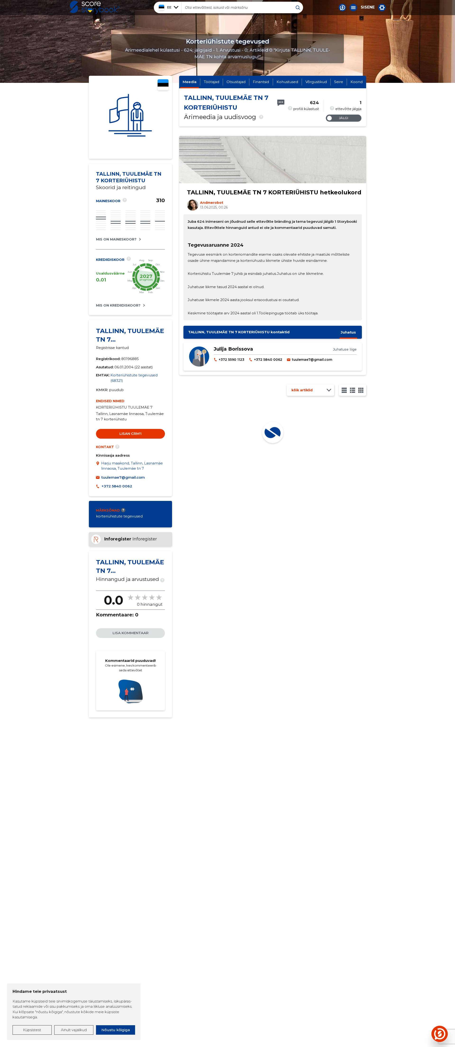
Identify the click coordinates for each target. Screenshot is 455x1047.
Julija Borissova (233, 349)
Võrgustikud (316, 82)
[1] (344, 390)
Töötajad (211, 82)
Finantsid (261, 82)
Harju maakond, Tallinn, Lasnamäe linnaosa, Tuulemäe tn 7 (132, 466)
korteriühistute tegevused (119, 516)
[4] (361, 390)
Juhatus (348, 332)
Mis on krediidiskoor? (118, 305)
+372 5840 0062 (116, 486)
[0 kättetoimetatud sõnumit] (280, 102)
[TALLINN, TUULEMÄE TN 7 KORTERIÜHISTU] (130, 117)
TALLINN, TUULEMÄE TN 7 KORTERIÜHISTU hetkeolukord (274, 192)
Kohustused (287, 82)
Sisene (368, 7)
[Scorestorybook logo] (95, 7)
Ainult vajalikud (74, 1030)
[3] (352, 390)
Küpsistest (32, 1030)
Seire (338, 82)
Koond (356, 82)
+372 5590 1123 (231, 359)
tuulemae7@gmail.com (123, 477)
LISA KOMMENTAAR (131, 633)
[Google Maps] (98, 466)
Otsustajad (236, 82)
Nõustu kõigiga (115, 1030)
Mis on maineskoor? (116, 239)
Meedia (189, 82)
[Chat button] (342, 7)
